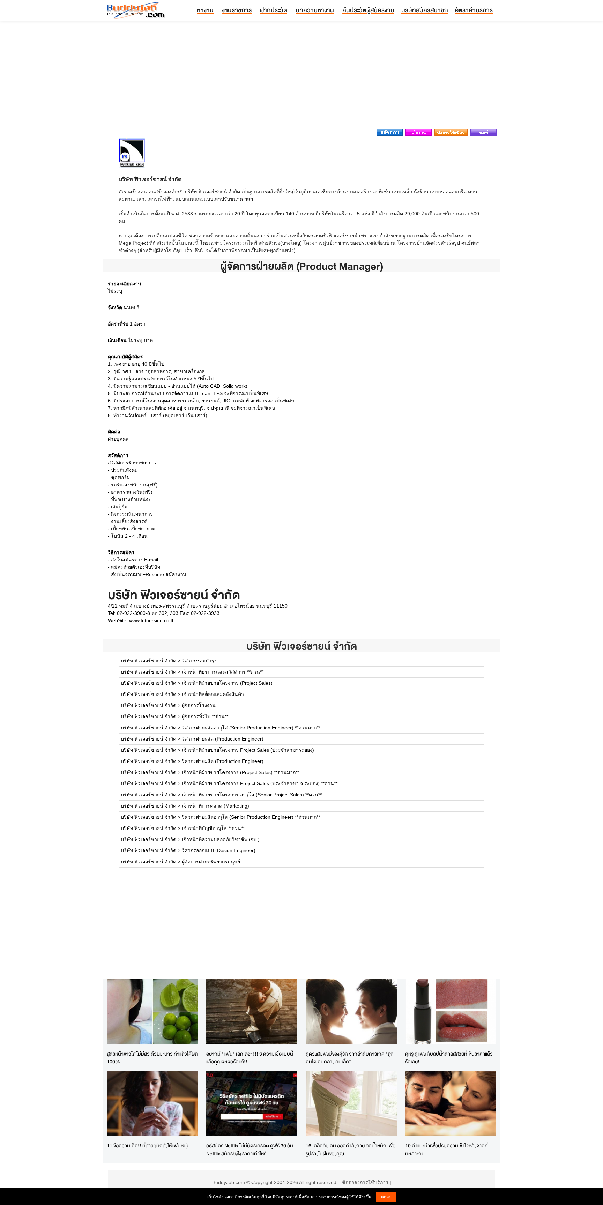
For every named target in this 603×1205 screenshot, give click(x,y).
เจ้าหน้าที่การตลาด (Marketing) (215, 806)
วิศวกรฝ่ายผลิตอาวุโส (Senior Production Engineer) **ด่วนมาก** (251, 727)
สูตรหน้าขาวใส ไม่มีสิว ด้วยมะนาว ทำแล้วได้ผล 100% (152, 1058)
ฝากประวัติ (273, 10)
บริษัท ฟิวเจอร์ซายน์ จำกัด (301, 646)
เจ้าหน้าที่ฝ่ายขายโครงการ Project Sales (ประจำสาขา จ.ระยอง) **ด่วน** (259, 783)
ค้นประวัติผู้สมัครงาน (368, 10)
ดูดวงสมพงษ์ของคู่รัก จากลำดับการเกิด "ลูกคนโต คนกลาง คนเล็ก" (350, 1058)
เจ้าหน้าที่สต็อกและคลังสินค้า (213, 694)
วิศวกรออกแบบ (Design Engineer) (218, 850)
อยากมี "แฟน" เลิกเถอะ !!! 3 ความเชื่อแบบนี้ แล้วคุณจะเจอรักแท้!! (249, 1058)
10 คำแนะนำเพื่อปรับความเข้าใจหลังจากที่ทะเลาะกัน (446, 1149)
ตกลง (386, 1196)
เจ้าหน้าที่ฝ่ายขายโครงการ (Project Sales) (227, 683)
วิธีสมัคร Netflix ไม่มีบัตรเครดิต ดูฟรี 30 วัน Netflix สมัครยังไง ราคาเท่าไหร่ (249, 1149)
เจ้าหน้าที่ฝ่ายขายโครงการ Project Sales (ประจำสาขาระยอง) (248, 750)
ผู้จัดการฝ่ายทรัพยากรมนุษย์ (211, 861)
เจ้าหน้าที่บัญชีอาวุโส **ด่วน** (213, 828)
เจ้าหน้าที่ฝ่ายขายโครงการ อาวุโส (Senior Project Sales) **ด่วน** (252, 794)
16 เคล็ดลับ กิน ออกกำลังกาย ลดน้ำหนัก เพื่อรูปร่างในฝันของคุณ (350, 1149)
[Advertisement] (301, 77)
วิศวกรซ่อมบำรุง (199, 660)
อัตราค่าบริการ (474, 10)
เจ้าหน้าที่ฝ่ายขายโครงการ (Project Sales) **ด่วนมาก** (240, 772)
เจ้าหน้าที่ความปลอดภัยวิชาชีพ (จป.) (221, 839)
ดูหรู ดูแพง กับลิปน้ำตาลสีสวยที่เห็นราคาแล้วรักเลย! (449, 1058)
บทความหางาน (315, 10)
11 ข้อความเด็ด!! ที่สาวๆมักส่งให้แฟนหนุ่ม (148, 1145)
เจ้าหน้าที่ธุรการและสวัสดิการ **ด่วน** (222, 672)
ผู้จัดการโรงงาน (199, 705)
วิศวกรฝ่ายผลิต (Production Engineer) (222, 739)
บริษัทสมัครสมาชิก (424, 10)
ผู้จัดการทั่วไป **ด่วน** (205, 716)
